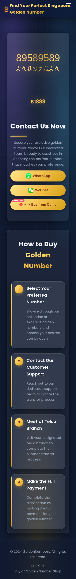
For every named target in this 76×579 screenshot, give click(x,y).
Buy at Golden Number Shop (38, 571)
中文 (41, 565)
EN (33, 565)
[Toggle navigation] (68, 5)
